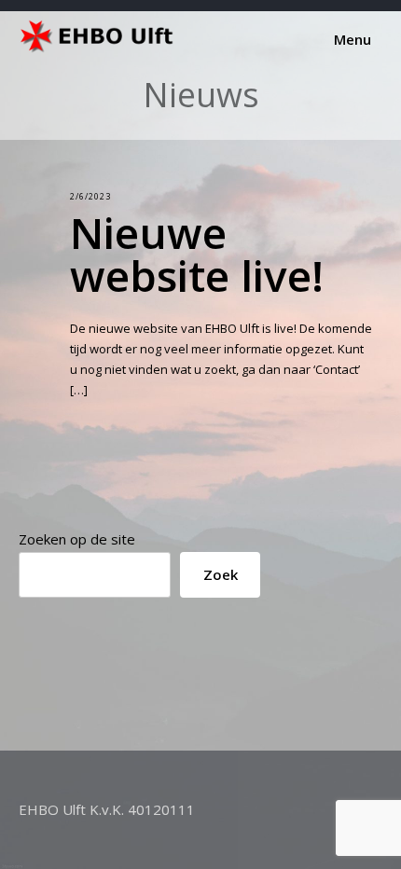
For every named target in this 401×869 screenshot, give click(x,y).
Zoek (220, 574)
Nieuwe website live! (197, 254)
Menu (350, 39)
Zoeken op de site (77, 539)
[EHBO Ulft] (100, 48)
